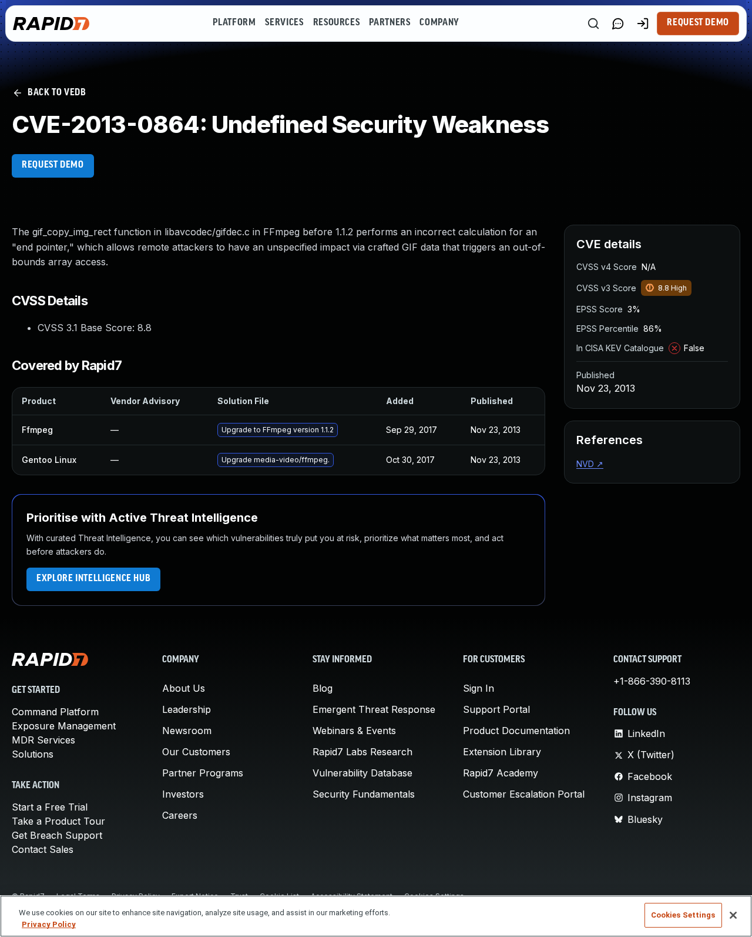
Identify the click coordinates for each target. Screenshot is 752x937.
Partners (389, 23)
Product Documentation (516, 730)
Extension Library (502, 752)
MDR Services (43, 740)
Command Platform (55, 712)
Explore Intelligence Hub (93, 578)
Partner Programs (202, 773)
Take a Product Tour (58, 821)
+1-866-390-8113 (651, 681)
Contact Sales (42, 849)
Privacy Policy (49, 924)
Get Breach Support (57, 835)
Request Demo (698, 23)
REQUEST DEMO (53, 165)
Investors (183, 794)
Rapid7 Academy (500, 773)
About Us (183, 688)
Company (439, 23)
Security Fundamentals (364, 794)
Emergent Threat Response (374, 709)
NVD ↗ (589, 464)
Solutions (32, 754)
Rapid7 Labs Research (362, 752)
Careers (179, 815)
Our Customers (196, 752)
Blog (323, 688)
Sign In (478, 688)
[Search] (593, 23)
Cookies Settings (683, 915)
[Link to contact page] (618, 23)
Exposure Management (64, 726)
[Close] (733, 915)
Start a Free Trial (50, 807)
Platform (234, 23)
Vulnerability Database (362, 773)
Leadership (186, 709)
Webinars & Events (354, 730)
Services (284, 23)
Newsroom (187, 730)
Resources (336, 23)
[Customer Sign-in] (642, 23)
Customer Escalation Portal (524, 794)
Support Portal (496, 709)
